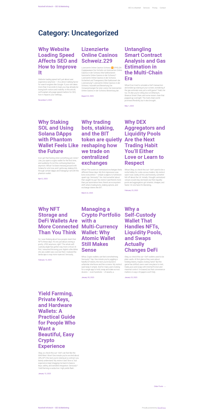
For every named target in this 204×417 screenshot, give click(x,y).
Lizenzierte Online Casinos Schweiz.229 (99, 55)
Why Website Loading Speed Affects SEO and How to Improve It (57, 61)
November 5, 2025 (45, 100)
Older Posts (160, 386)
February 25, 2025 (131, 190)
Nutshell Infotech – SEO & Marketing (53, 6)
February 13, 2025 (45, 260)
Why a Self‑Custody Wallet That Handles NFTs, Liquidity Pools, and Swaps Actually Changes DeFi (143, 229)
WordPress (161, 408)
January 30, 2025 (87, 277)
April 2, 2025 (43, 179)
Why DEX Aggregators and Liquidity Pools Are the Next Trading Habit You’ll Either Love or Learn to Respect (145, 142)
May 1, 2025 (129, 106)
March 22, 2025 (87, 193)
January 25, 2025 (131, 277)
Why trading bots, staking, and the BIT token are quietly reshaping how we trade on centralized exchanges (101, 142)
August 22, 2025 (87, 96)
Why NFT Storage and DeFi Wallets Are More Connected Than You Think (58, 220)
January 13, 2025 (44, 374)
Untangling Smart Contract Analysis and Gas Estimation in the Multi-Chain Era (145, 63)
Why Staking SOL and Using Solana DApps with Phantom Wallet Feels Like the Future (58, 136)
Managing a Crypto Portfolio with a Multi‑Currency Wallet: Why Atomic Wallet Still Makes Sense (100, 229)
